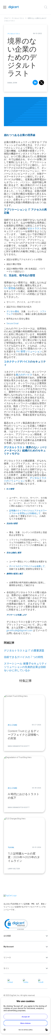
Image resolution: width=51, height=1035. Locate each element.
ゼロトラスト (34, 228)
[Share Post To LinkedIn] (35, 83)
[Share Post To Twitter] (41, 83)
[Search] (45, 7)
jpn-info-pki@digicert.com (19, 630)
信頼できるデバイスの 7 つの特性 (23, 657)
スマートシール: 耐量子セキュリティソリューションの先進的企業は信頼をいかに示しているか (25, 667)
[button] (16, 924)
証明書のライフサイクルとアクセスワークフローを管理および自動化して (28, 512)
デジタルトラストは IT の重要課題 (24, 650)
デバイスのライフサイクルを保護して (27, 566)
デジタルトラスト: (14, 447)
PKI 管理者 (9, 288)
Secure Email (12, 323)
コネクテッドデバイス (17, 361)
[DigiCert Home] (13, 7)
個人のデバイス (24, 374)
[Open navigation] (4, 7)
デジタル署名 (13, 311)
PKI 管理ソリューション (29, 351)
